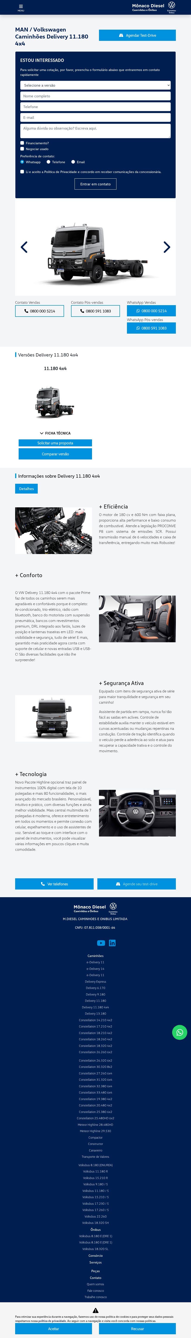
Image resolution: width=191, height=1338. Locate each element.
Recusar (137, 1328)
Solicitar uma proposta (55, 443)
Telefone (58, 162)
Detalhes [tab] (26, 488)
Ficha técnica (58, 433)
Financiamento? (37, 143)
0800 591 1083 (98, 311)
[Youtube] (101, 943)
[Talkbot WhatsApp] (179, 1032)
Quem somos (95, 1284)
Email (81, 162)
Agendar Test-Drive (140, 35)
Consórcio (96, 1255)
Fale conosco (95, 1290)
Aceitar (53, 1328)
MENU (21, 10)
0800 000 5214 (42, 311)
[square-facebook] (78, 943)
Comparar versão (55, 454)
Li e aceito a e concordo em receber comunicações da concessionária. (93, 172)
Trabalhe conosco (96, 1297)
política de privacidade (52, 1321)
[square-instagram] (90, 943)
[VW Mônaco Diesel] (154, 7)
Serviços (95, 1262)
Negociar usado (37, 149)
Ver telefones (57, 884)
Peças (95, 1271)
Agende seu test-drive (139, 884)
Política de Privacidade (60, 172)
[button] (25, 247)
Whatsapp (33, 162)
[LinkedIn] (112, 943)
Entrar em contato (95, 184)
